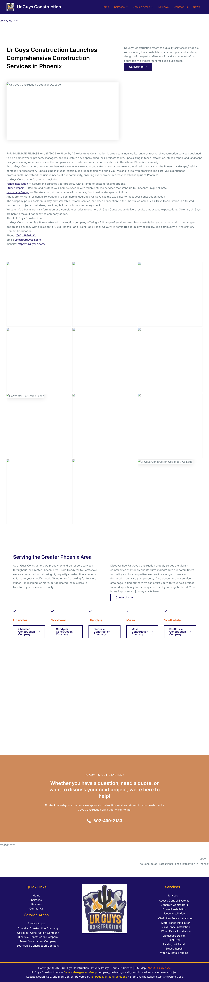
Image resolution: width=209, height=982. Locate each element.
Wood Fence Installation (176, 931)
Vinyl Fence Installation (176, 927)
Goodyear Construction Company (38, 932)
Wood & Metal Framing (174, 952)
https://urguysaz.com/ (31, 244)
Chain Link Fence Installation (175, 918)
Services (119, 6)
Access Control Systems (174, 900)
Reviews (163, 6)
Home (105, 6)
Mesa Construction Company (38, 941)
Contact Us (181, 6)
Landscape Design (18, 192)
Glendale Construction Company (38, 937)
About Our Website (159, 968)
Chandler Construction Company (38, 928)
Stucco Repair (15, 188)
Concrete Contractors (174, 904)
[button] (126, 6)
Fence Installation (17, 183)
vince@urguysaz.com (28, 239)
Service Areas (141, 6)
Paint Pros (174, 940)
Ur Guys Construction (39, 6)
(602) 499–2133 (26, 235)
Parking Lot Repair (174, 944)
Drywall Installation (174, 909)
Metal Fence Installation (175, 922)
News (196, 6)
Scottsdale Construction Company (38, 945)
